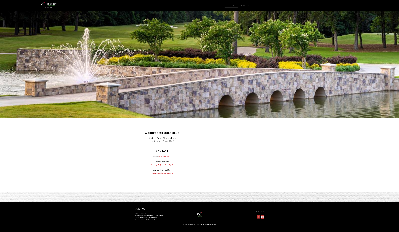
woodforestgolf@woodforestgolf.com (162, 165)
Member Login (246, 5)
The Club (231, 5)
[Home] (49, 10)
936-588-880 (164, 157)
